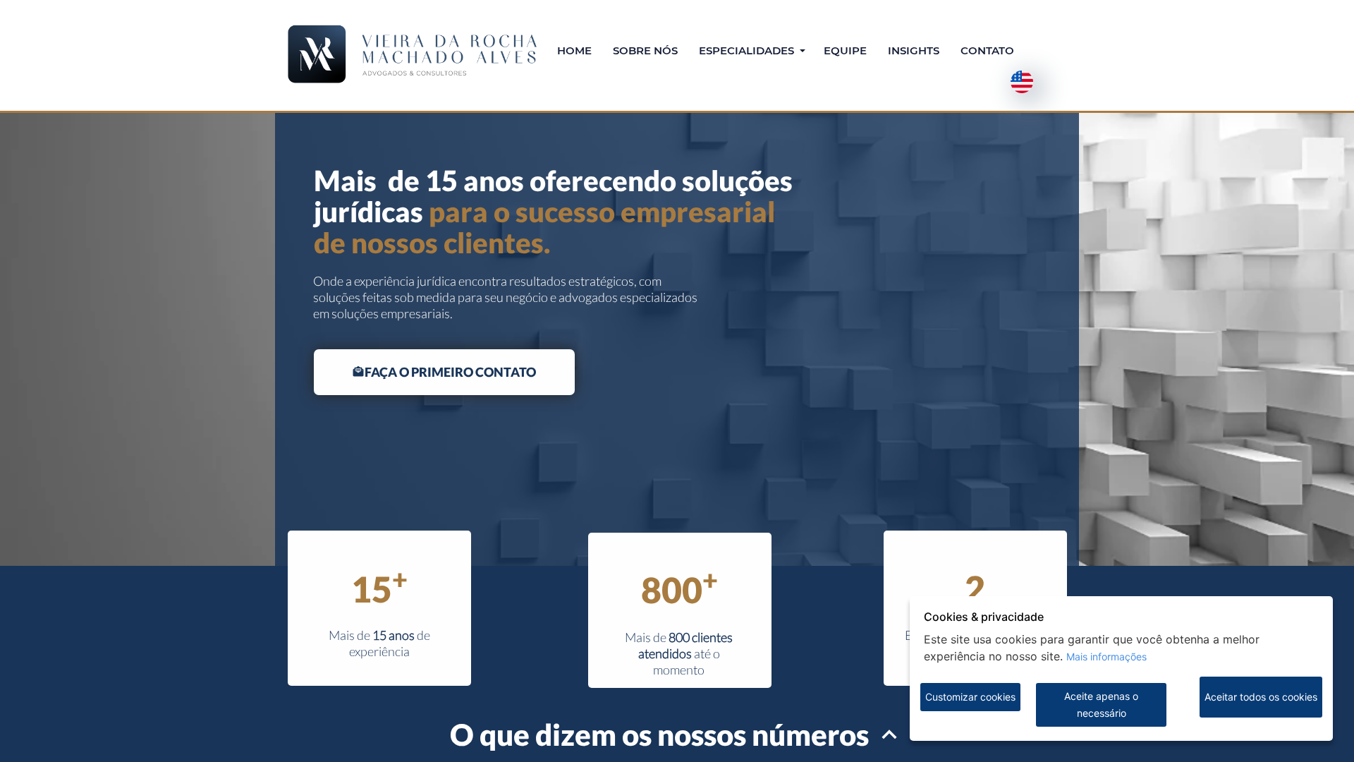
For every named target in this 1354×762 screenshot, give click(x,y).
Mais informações (1106, 657)
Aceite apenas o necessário (1101, 704)
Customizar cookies (970, 697)
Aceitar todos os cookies (1260, 697)
